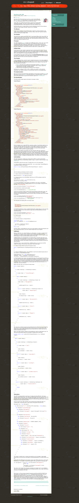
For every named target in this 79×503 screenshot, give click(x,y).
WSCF (25, 74)
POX (40, 64)
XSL (16, 20)
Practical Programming (35, 5)
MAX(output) (43, 5)
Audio (53, 17)
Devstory (54, 19)
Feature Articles (27, 5)
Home (21, 5)
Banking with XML (19, 14)
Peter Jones (17, 17)
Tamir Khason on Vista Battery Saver (21, 485)
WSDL (45, 64)
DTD (20, 20)
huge (23, 42)
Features (54, 20)
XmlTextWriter (16, 160)
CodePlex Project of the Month (53, 5)
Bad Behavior (30, 496)
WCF (45, 73)
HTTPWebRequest (41, 75)
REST (18, 64)
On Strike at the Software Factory (42, 485)
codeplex (54, 18)
